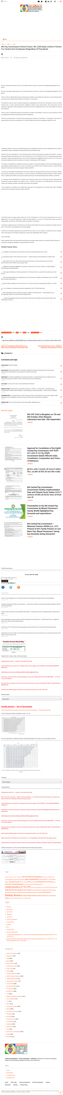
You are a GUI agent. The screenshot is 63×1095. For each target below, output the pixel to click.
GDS (28, 884)
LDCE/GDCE (46, 887)
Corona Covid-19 (15, 882)
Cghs (8, 971)
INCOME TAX (10, 991)
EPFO (10, 884)
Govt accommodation (34, 884)
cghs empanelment (32, 879)
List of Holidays (11, 998)
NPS (8, 927)
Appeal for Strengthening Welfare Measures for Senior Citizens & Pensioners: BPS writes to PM (14, 346)
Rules (8, 1029)
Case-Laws (9, 968)
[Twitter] (41, 1)
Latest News (4, 593)
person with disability (38, 892)
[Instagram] (51, 1)
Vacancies (9, 917)
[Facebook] (54, 1)
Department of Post (45, 882)
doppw (54, 882)
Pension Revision (11, 1019)
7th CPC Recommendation (32, 877)
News (8, 1009)
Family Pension (17, 884)
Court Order (23, 882)
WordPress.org (10, 1077)
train (22, 898)
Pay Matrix (9, 1014)
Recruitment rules (35, 896)
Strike (20, 898)
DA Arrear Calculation (12, 932)
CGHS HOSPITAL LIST (44, 879)
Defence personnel (11, 978)
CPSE (28, 882)
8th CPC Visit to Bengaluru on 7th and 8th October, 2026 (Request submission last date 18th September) (44, 417)
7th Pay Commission (12, 919)
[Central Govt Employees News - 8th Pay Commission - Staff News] (31, 11)
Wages (8, 1034)
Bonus (8, 961)
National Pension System (14, 890)
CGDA (15, 879)
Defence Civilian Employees (13, 976)
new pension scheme (12, 1006)
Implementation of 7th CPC (18, 887)
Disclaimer (9, 914)
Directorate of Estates (12, 981)
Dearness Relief (34, 882)
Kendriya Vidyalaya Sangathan (14, 996)
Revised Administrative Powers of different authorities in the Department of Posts (50, 346)
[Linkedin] (48, 1)
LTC (8, 1001)
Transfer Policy (27, 898)
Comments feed (11, 1075)
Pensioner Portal (15, 892)
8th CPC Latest (6, 411)
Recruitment (24, 896)
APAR (43, 877)
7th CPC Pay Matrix (17, 877)
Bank (8, 958)
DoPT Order (10, 912)
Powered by (4, 583)
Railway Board (12, 895)
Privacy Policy (10, 922)
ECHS (6, 884)
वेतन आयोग (9, 1036)
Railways (9, 1024)
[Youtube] (39, 1)
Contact (9, 924)
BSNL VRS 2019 (11, 963)
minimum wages (53, 887)
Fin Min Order (10, 988)
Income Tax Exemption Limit (37, 887)
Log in (8, 1070)
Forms (25, 884)
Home (6, 1082)
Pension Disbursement (44, 890)
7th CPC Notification (9, 877)
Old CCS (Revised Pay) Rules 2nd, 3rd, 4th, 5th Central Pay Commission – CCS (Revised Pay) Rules (26, 710)
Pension (9, 1016)
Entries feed (10, 1072)
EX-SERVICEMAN (11, 986)
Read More (30, 422)
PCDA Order (35, 890)
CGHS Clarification (20, 879)
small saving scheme (13, 898)
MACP (8, 1004)
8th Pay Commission (12, 953)
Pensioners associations (26, 892)
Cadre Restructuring (12, 966)
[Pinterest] (46, 1)
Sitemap (9, 906)
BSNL (46, 877)
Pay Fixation (28, 890)
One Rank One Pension (12, 1011)
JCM (8, 993)
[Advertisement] (31, 25)
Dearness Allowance (12, 973)
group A (41, 884)
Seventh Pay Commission (13, 1031)
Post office (9, 1021)
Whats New (9, 909)
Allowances (9, 956)
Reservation (10, 1026)
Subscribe (4, 581)
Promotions (47, 892)
